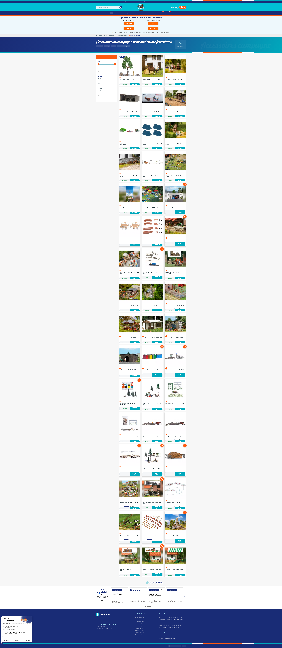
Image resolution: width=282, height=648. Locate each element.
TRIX (171, 621)
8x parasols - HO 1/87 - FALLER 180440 (173, 502)
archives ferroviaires (170, 638)
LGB (183, 621)
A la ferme (99, 46)
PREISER (181, 619)
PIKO (178, 619)
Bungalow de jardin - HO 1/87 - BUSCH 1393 (152, 337)
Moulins (113, 46)
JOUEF (160, 621)
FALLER (174, 619)
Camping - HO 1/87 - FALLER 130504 (150, 207)
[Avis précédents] (110, 596)
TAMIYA (169, 627)
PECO (160, 623)
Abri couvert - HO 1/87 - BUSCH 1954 (128, 369)
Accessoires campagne (123, 46)
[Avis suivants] (185, 596)
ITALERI (173, 627)
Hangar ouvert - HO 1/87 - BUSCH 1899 (128, 111)
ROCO (163, 621)
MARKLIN (168, 621)
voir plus (151, 596)
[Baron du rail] (141, 7)
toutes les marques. (165, 630)
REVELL (164, 627)
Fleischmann (176, 621)
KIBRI (180, 621)
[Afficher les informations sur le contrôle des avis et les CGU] (107, 596)
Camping (107, 46)
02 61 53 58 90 (151, 2)
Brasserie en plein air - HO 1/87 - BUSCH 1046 (129, 502)
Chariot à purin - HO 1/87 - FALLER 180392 (174, 240)
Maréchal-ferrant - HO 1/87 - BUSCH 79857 (152, 79)
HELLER (160, 627)
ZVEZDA (177, 627)
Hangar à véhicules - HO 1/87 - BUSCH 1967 (174, 207)
